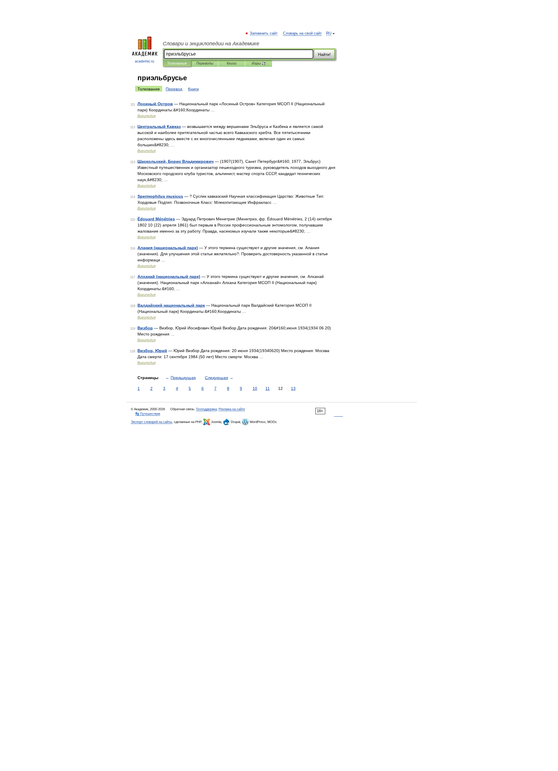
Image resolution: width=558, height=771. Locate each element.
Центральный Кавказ (159, 126)
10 (255, 388)
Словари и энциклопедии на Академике (211, 44)
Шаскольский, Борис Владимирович (175, 161)
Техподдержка (206, 409)
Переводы (204, 63)
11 (267, 388)
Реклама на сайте (232, 409)
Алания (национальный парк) (167, 247)
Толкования (177, 63)
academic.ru (144, 61)
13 (293, 388)
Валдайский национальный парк (171, 305)
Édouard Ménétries (156, 219)
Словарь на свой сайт (302, 33)
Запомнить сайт (264, 33)
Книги (232, 63)
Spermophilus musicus (160, 196)
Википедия (146, 116)
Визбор (145, 328)
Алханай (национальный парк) (168, 276)
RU (328, 33)
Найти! (324, 54)
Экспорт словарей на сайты (151, 422)
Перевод (174, 89)
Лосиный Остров (155, 103)
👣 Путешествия (147, 413)
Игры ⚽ (259, 63)
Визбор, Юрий (152, 350)
